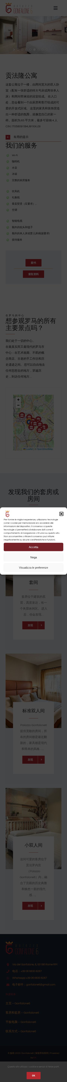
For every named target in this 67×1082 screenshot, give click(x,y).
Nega (33, 557)
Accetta (33, 546)
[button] (61, 514)
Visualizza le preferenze (33, 567)
